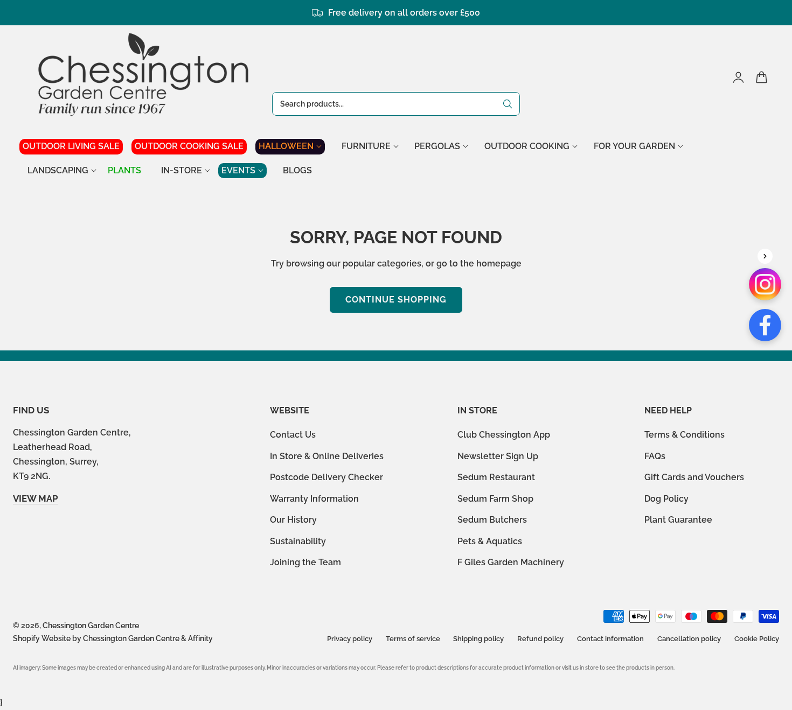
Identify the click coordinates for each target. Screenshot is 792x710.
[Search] (507, 104)
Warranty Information (314, 499)
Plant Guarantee (678, 520)
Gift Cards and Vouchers (694, 477)
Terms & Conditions (684, 435)
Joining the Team (305, 562)
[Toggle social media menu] (765, 256)
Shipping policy (478, 639)
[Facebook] (765, 325)
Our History (293, 520)
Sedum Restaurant (496, 477)
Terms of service (413, 639)
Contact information (610, 639)
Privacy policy (349, 639)
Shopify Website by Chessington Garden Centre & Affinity (113, 638)
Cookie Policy (756, 639)
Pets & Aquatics (489, 541)
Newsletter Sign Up (497, 456)
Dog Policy (666, 499)
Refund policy (540, 639)
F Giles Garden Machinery (510, 562)
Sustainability (298, 541)
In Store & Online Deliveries (327, 456)
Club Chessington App (503, 435)
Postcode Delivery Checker (326, 477)
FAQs (654, 456)
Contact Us (293, 435)
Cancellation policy (689, 639)
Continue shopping (396, 299)
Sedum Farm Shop (495, 499)
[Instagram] (765, 284)
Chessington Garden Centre (91, 625)
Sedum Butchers (492, 520)
